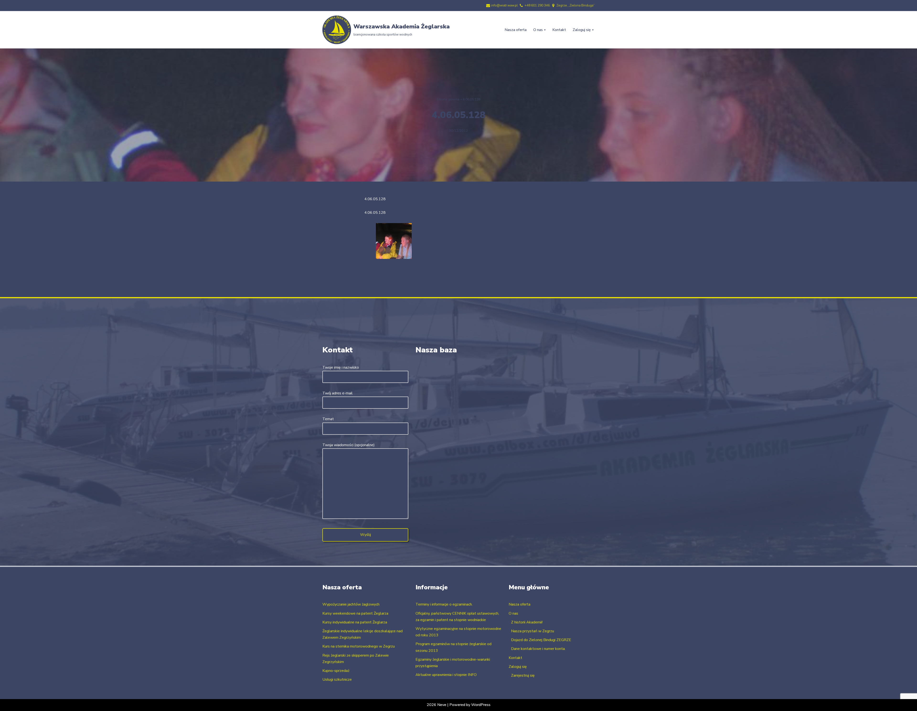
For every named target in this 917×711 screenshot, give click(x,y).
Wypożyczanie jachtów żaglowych (350, 604)
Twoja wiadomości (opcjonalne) (348, 445)
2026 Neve (436, 704)
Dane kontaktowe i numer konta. (538, 648)
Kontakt (559, 29)
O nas (513, 613)
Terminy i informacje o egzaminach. (444, 604)
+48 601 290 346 (537, 5)
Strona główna (448, 99)
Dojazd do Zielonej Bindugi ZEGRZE (541, 640)
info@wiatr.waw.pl (504, 5)
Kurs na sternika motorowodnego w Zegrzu (358, 646)
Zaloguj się (518, 666)
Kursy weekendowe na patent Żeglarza (355, 613)
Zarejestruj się (523, 675)
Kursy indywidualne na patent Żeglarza (354, 622)
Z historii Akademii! (527, 622)
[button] (545, 30)
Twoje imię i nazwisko (340, 367)
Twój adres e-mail (337, 393)
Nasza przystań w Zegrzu (532, 631)
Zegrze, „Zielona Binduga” (575, 5)
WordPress (480, 704)
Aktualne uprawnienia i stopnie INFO (446, 674)
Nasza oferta (516, 29)
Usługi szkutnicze (337, 679)
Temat (328, 419)
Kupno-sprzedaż (335, 670)
